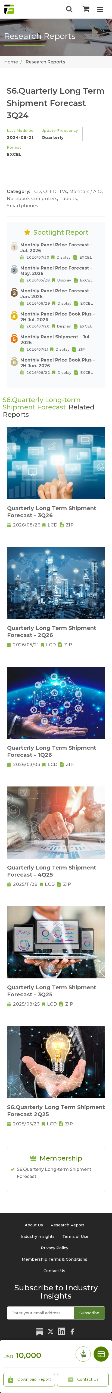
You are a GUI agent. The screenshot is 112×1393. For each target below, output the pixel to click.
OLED (50, 191)
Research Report (67, 1225)
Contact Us (87, 1379)
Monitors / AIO (86, 191)
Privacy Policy (54, 1247)
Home (11, 62)
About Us (34, 1225)
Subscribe (89, 1313)
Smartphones (22, 205)
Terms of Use (75, 1236)
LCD (37, 191)
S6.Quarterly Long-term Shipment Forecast (54, 1173)
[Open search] (69, 9)
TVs (63, 191)
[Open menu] (100, 9)
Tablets (69, 198)
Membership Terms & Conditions (54, 1259)
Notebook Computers (32, 198)
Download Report (33, 1379)
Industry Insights (38, 1236)
